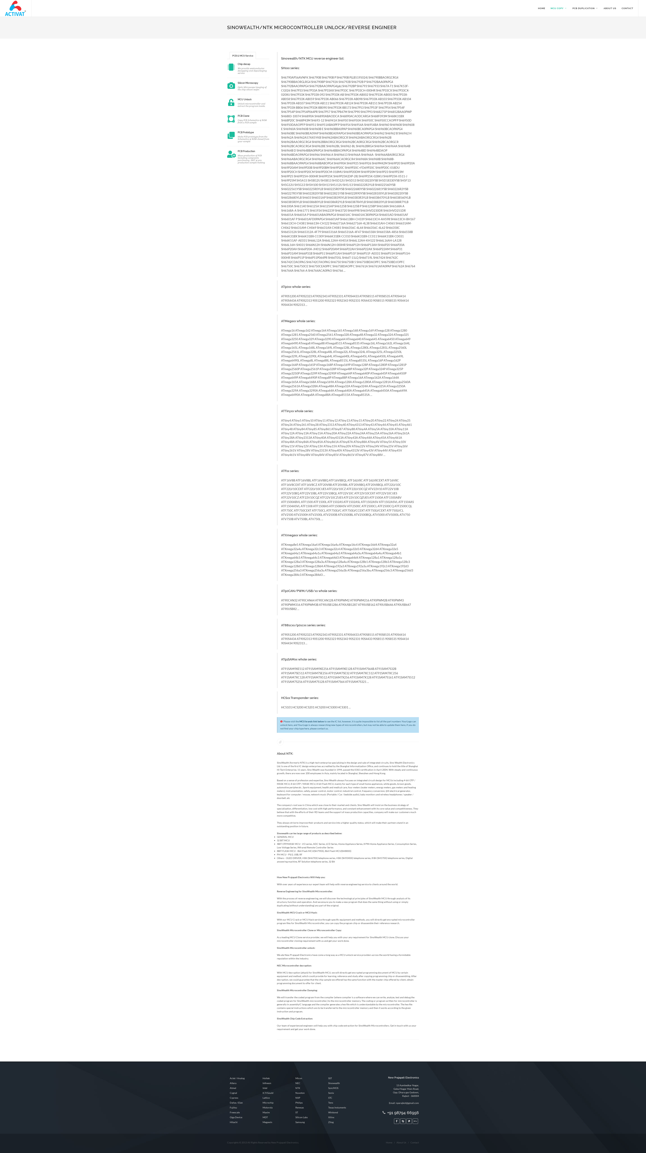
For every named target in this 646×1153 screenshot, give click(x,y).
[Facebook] (396, 1121)
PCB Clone (243, 116)
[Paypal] (409, 1121)
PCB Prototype (246, 132)
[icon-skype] (403, 1121)
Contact (414, 1142)
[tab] (243, 55)
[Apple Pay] (415, 1121)
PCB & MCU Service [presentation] (242, 55)
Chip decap (244, 64)
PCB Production (246, 151)
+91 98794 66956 (402, 1112)
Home (389, 1142)
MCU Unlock (245, 99)
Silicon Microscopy (248, 83)
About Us (401, 1142)
